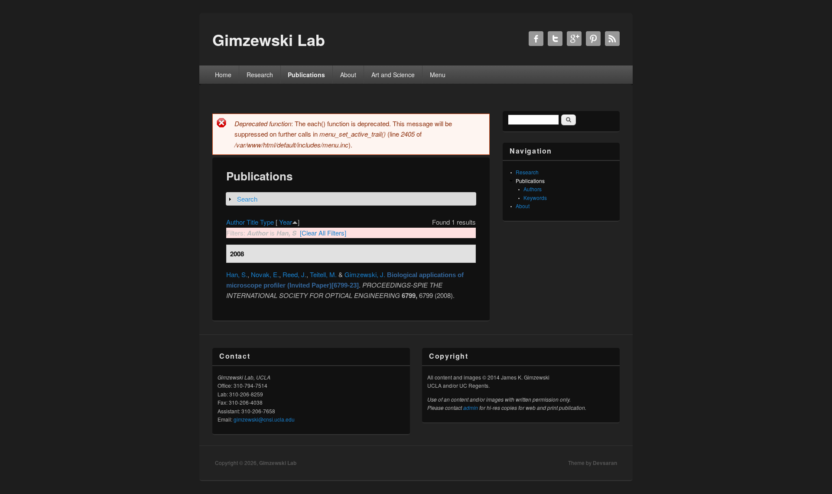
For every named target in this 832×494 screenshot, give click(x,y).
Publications (306, 74)
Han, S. (236, 274)
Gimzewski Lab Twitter (555, 38)
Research (260, 74)
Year (285, 221)
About (348, 74)
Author (235, 221)
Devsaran (605, 463)
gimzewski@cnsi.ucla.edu (264, 419)
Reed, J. (294, 274)
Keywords (535, 197)
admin (470, 407)
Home (223, 74)
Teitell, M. (323, 274)
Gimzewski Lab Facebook (536, 38)
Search (247, 198)
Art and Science (393, 74)
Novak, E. (265, 274)
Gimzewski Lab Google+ (574, 38)
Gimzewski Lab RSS (612, 38)
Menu (437, 74)
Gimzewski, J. (364, 274)
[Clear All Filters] (323, 232)
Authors (532, 189)
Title (252, 221)
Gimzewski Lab (277, 463)
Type (267, 221)
